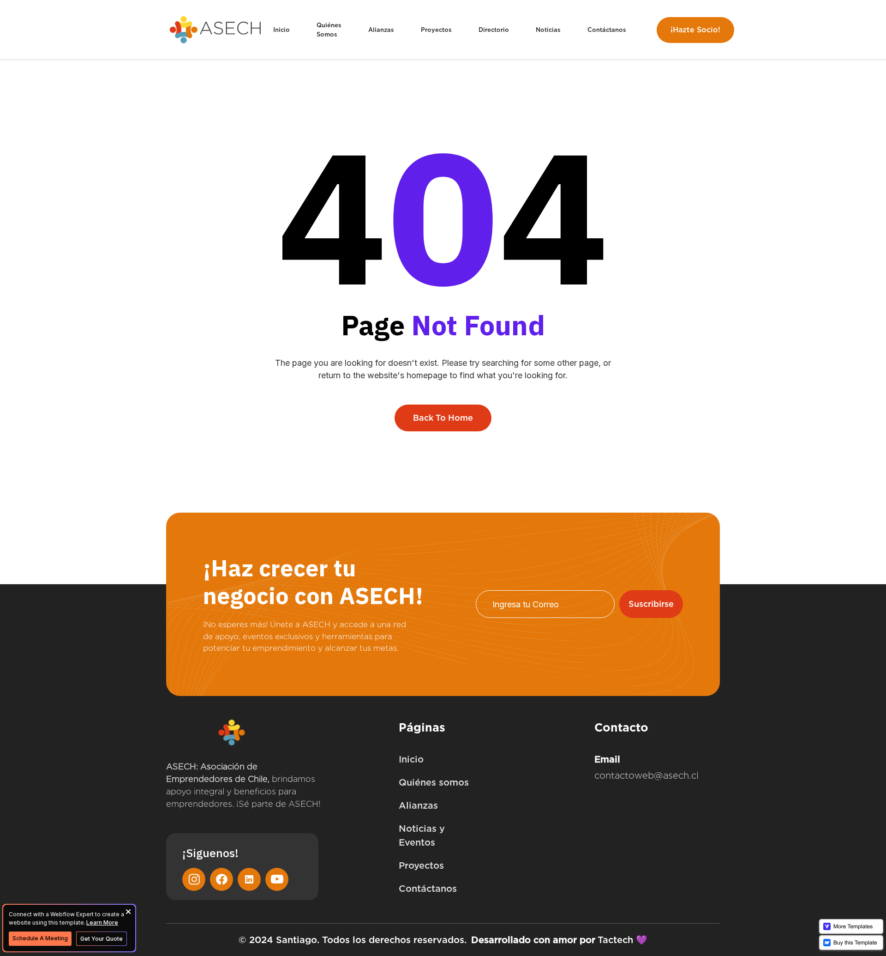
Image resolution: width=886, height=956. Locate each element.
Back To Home (443, 418)
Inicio (281, 29)
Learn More (102, 922)
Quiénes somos (434, 782)
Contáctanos (606, 29)
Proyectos (436, 29)
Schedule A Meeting (40, 938)
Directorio (494, 29)
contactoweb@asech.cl (646, 775)
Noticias (548, 29)
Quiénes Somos (329, 30)
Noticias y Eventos (422, 835)
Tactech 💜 (622, 939)
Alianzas (381, 29)
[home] (215, 29)
